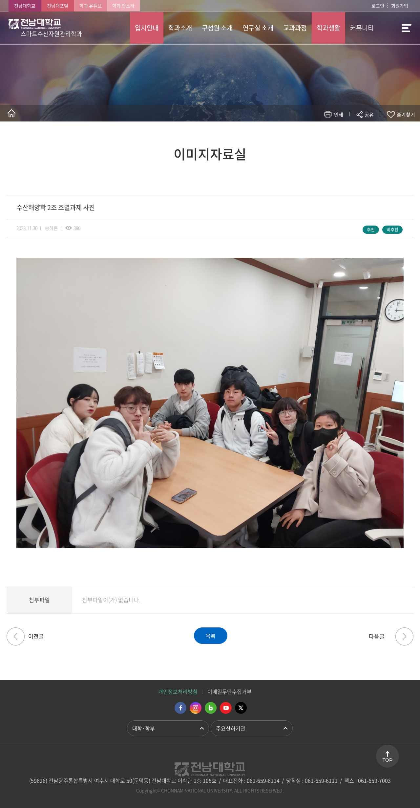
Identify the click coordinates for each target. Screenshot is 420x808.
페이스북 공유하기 (301, 134)
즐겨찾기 (406, 114)
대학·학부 (143, 728)
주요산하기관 (230, 728)
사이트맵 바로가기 (395, 27)
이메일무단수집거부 (229, 691)
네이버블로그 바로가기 (211, 708)
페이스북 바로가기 (180, 708)
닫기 (373, 130)
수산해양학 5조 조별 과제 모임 (404, 636)
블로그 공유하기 (340, 134)
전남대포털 (57, 5)
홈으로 (11, 113)
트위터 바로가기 (241, 708)
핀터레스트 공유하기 (330, 134)
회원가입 (399, 5)
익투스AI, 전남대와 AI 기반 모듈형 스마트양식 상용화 (16, 636)
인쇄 (338, 114)
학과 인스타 (123, 5)
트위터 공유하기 (310, 134)
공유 (369, 114)
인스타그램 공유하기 (350, 134)
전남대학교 (24, 5)
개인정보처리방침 (178, 691)
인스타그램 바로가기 (195, 708)
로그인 (377, 5)
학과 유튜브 (90, 5)
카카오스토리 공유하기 (320, 134)
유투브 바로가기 (226, 708)
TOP (387, 760)
